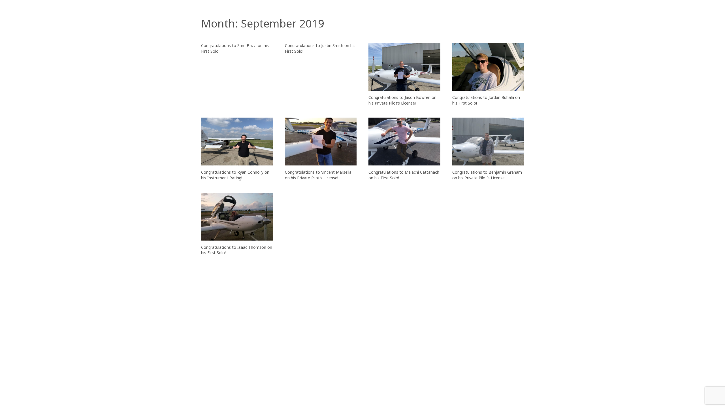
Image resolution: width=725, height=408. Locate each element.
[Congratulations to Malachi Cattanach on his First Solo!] (404, 141)
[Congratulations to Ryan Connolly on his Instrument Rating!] (237, 141)
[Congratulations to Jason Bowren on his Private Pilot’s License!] (404, 67)
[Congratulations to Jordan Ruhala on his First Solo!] (488, 67)
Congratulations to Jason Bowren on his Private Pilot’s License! (402, 100)
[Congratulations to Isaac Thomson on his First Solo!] (237, 217)
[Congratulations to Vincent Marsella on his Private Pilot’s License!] (321, 141)
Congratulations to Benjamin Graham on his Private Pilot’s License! (487, 174)
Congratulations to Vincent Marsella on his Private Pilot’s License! (318, 174)
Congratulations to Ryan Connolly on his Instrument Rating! (235, 174)
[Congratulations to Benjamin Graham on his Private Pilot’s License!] (488, 141)
